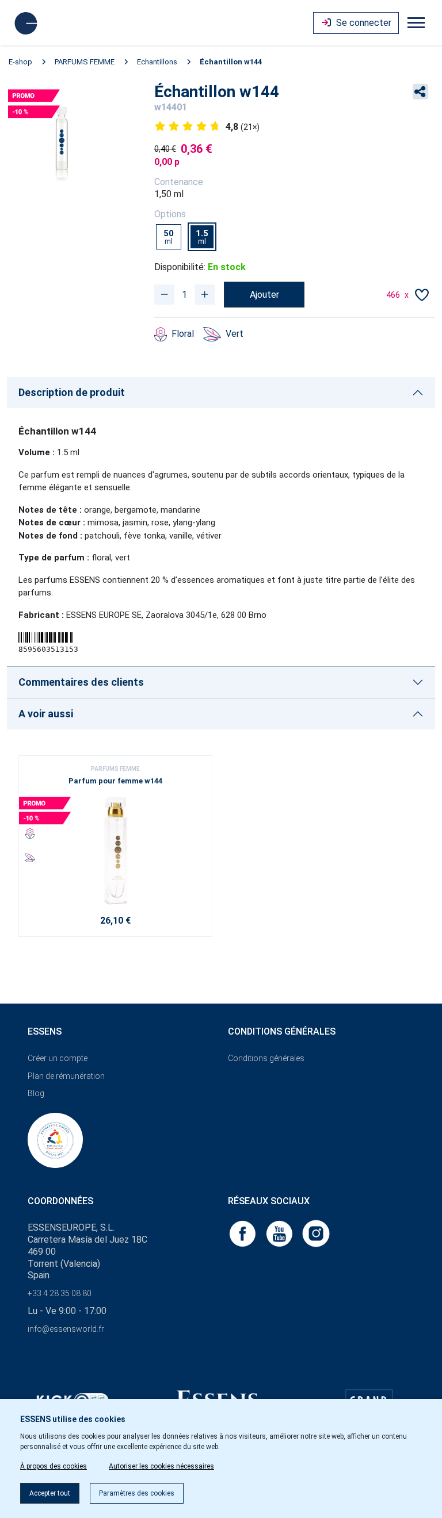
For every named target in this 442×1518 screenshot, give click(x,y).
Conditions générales (266, 1058)
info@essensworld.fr (66, 1328)
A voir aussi (45, 714)
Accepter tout (49, 1493)
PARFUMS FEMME (85, 61)
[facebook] (243, 1233)
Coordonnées (60, 1201)
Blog (36, 1093)
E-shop (20, 61)
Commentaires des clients (81, 682)
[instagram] (316, 1233)
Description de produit (71, 392)
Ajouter (264, 294)
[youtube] (280, 1233)
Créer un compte (57, 1058)
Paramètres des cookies (136, 1493)
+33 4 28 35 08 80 (60, 1293)
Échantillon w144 (231, 61)
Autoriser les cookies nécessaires (161, 1466)
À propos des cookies (53, 1466)
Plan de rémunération (66, 1076)
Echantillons (157, 61)
